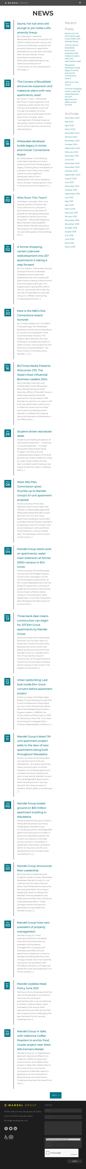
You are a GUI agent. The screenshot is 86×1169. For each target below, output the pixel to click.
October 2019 (71, 190)
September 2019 (72, 194)
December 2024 (72, 133)
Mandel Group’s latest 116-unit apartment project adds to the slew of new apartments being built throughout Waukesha (34, 745)
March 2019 (70, 209)
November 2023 (72, 141)
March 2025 (70, 129)
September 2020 (72, 175)
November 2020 (72, 167)
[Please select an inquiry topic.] (63, 1139)
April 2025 (69, 125)
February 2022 (71, 152)
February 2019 (71, 213)
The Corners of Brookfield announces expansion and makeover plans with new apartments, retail (73, 53)
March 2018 (70, 247)
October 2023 (71, 144)
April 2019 (69, 205)
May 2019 (69, 201)
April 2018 (69, 243)
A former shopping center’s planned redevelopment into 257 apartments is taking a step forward (33, 255)
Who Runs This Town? (32, 197)
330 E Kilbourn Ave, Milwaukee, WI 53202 (23, 1112)
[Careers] (63, 1146)
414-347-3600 (12, 1116)
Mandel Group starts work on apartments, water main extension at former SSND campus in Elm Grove (34, 557)
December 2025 (72, 118)
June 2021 (69, 160)
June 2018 (69, 239)
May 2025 (69, 122)
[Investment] (63, 1141)
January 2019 (71, 216)
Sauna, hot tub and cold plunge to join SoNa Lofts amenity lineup (34, 28)
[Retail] (63, 1144)
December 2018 (72, 220)
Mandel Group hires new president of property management (33, 927)
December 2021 (72, 156)
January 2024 (71, 137)
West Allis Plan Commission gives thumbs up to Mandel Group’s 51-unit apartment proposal (34, 490)
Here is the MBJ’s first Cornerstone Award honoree (31, 315)
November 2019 (72, 186)
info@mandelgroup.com (17, 1120)
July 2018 (69, 235)
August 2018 (70, 232)
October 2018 (71, 228)
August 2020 (71, 179)
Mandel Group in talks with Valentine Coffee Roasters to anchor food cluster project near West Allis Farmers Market (34, 1040)
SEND (74, 1161)
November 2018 (72, 224)
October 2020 (71, 171)
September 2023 (72, 148)
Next (55, 1095)
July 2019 (69, 197)
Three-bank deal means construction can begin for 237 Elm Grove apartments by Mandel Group (32, 624)
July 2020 (69, 182)
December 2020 (72, 163)
